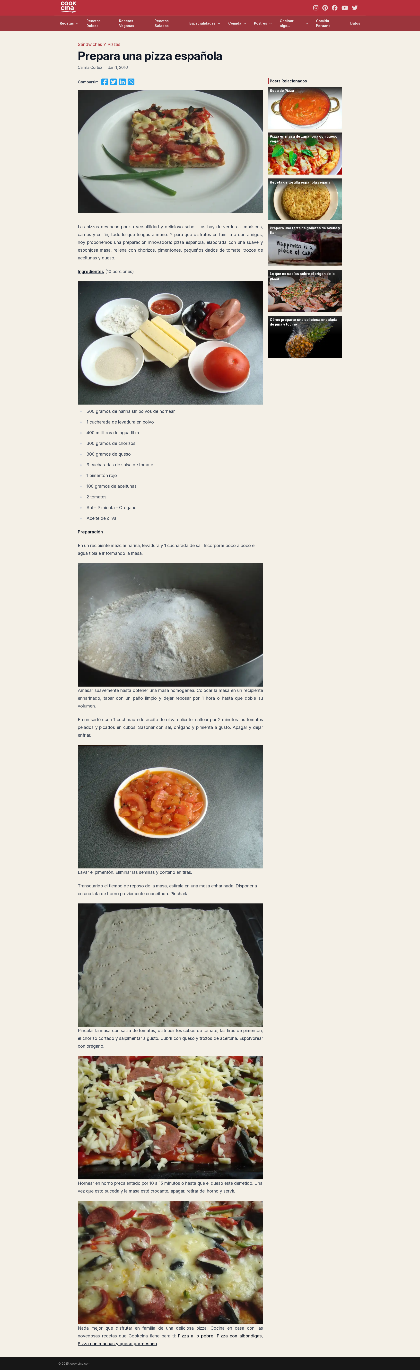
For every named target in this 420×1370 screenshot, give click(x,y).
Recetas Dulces (94, 23)
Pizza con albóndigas (239, 1335)
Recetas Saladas (162, 23)
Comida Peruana (323, 23)
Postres (260, 23)
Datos (355, 23)
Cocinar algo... (287, 23)
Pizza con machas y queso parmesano (117, 1343)
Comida (234, 23)
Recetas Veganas (126, 23)
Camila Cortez (90, 67)
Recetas (67, 23)
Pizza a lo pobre (196, 1335)
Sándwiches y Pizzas (99, 44)
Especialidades (202, 23)
